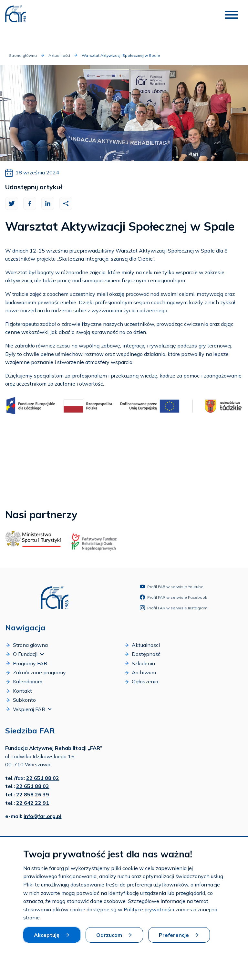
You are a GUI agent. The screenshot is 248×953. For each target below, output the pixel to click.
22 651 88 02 (42, 778)
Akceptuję (46, 935)
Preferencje (174, 935)
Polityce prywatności (149, 909)
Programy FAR (30, 663)
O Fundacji (25, 654)
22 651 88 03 (32, 786)
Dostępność (146, 654)
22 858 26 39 (32, 794)
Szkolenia (143, 663)
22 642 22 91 (32, 803)
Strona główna (23, 55)
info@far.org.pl (42, 816)
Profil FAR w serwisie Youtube (175, 586)
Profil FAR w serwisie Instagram (177, 608)
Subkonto (24, 700)
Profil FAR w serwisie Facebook (177, 597)
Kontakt (22, 691)
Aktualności (59, 55)
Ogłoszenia (145, 681)
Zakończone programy (39, 672)
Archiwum (144, 672)
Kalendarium (27, 681)
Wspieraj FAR (29, 709)
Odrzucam (109, 935)
